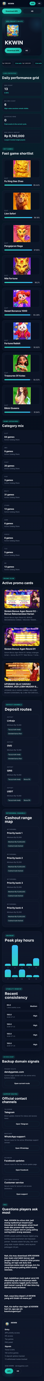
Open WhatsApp (22, 1148)
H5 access (9, 1336)
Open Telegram (22, 1124)
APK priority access (12, 1333)
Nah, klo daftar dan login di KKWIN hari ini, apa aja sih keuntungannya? (21, 1308)
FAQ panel (9, 1342)
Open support (22, 1194)
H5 (39, 3)
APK (32, 3)
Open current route (22, 1083)
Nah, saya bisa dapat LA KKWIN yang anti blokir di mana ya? (20, 1297)
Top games (9, 1339)
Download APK (12, 11)
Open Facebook (22, 1170)
